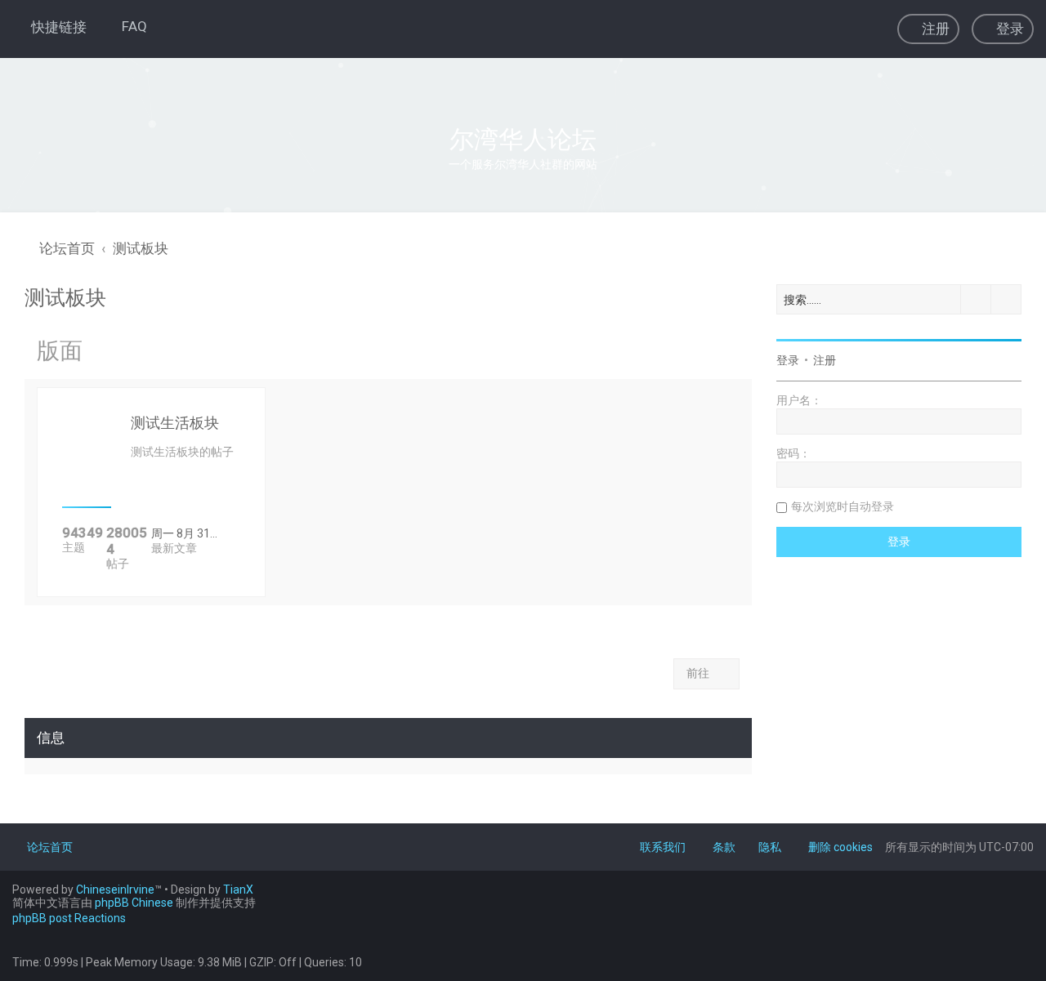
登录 (787, 360)
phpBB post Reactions (69, 918)
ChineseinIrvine (115, 889)
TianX (238, 889)
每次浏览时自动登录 (842, 506)
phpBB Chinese (134, 902)
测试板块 (65, 298)
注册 (824, 360)
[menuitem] (127, 26)
